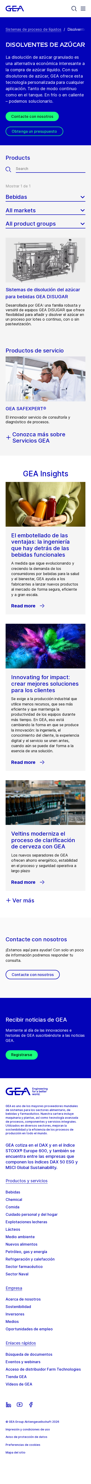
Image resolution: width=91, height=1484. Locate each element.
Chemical (14, 1199)
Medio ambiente (20, 1236)
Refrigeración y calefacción (30, 1259)
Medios (12, 1321)
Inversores (15, 1314)
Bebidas (13, 1192)
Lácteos (13, 1229)
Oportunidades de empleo (29, 1329)
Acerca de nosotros (23, 1299)
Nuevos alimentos (21, 1244)
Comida (12, 1207)
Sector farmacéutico (24, 1266)
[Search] (74, 8)
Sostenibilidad (18, 1306)
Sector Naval (17, 1274)
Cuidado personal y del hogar (32, 1214)
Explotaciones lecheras (26, 1222)
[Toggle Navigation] (83, 8)
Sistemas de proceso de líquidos (33, 29)
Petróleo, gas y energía (26, 1251)
